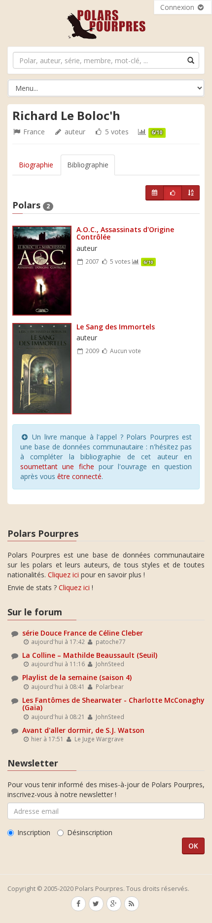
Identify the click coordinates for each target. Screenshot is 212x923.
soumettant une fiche (57, 466)
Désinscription (89, 832)
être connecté (79, 476)
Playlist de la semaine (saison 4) (77, 677)
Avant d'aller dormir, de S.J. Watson (83, 730)
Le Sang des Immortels (115, 326)
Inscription (33, 832)
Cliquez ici (63, 574)
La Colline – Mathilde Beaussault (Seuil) (89, 655)
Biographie (36, 164)
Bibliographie (87, 164)
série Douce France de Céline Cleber (82, 633)
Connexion (178, 7)
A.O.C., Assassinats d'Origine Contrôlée (125, 233)
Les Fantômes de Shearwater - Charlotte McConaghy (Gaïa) (113, 703)
